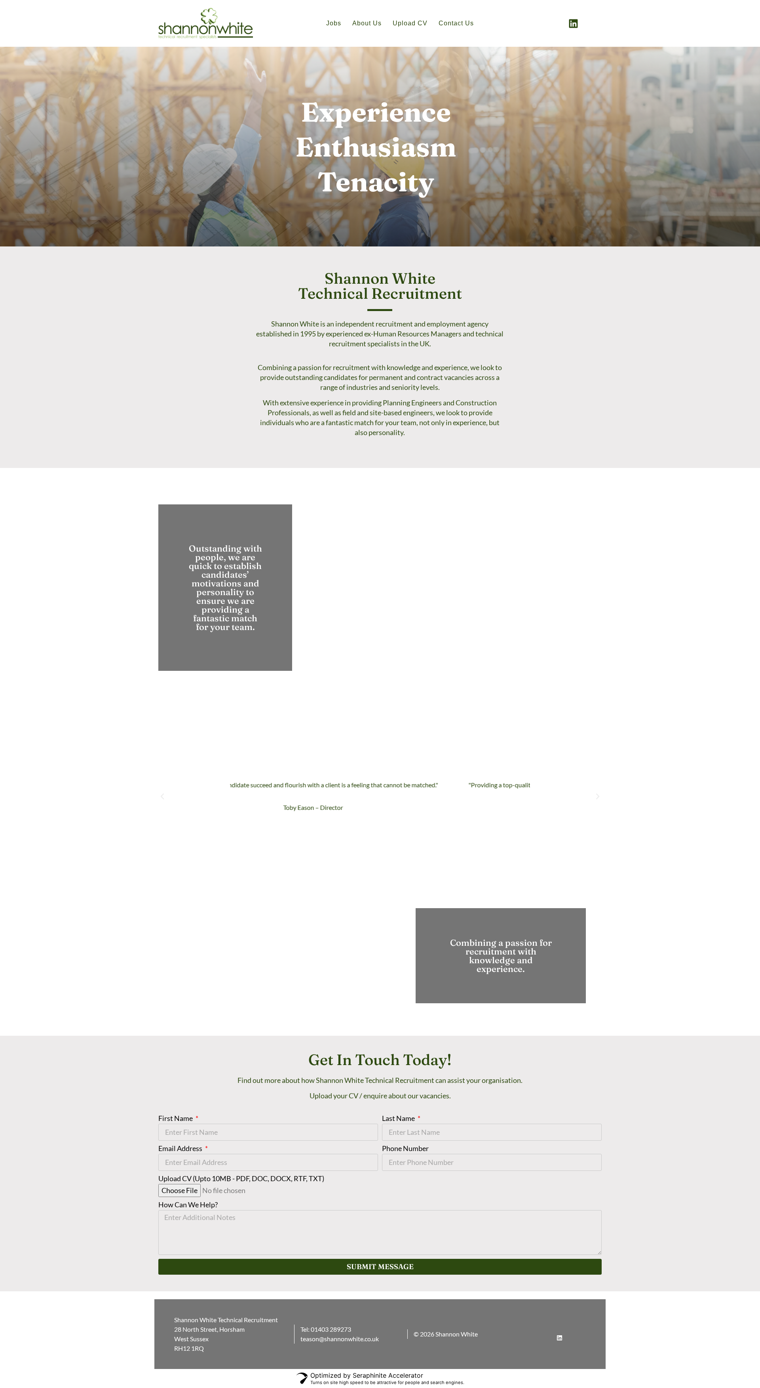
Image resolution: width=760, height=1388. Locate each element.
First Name (176, 1119)
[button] (162, 796)
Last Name (399, 1119)
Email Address (180, 1149)
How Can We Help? (188, 1205)
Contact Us (456, 23)
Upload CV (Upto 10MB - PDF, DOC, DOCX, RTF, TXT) (241, 1179)
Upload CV (410, 23)
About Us (367, 23)
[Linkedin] (573, 23)
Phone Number (405, 1149)
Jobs (333, 23)
